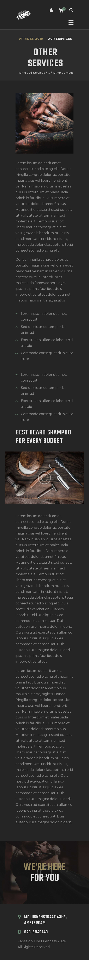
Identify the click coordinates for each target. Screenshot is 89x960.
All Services (37, 72)
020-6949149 (36, 932)
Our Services (59, 39)
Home (22, 72)
